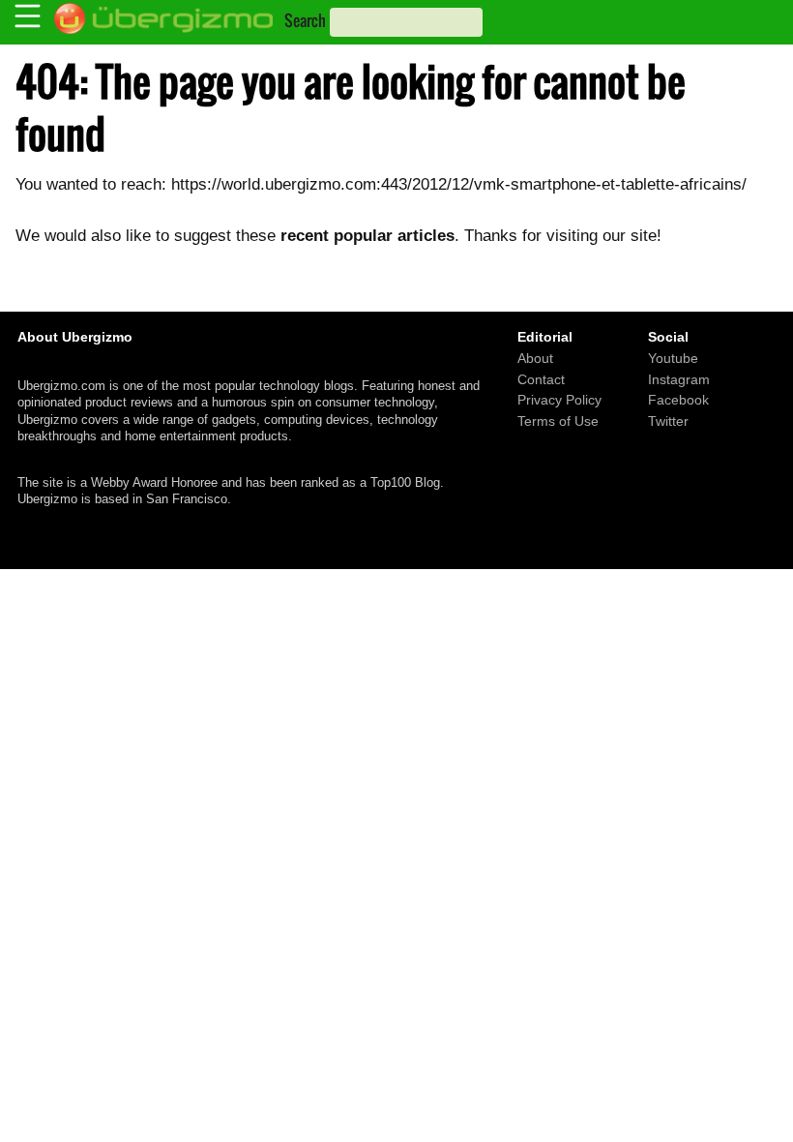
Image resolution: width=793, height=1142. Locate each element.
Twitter (668, 421)
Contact (541, 379)
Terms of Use (558, 421)
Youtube (673, 358)
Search (305, 20)
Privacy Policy (559, 400)
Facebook (678, 400)
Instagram (679, 379)
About (535, 358)
